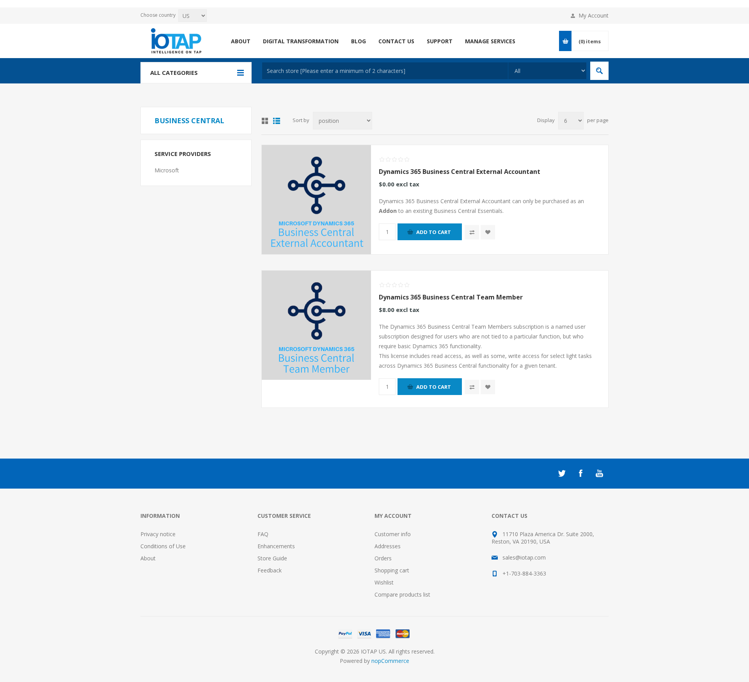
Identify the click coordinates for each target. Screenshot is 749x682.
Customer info (392, 534)
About (148, 558)
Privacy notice (158, 534)
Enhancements (276, 546)
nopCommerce (390, 660)
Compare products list (402, 594)
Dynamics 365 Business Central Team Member (451, 297)
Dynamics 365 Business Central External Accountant (459, 171)
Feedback (269, 570)
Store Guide (272, 558)
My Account (594, 15)
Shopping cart (391, 570)
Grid (264, 121)
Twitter (562, 473)
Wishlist (384, 582)
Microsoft (166, 170)
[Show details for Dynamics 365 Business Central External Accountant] (316, 199)
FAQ (262, 534)
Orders (383, 558)
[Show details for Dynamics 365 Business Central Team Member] (316, 325)
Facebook (580, 473)
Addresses (387, 546)
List (276, 121)
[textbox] (385, 70)
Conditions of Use (163, 546)
